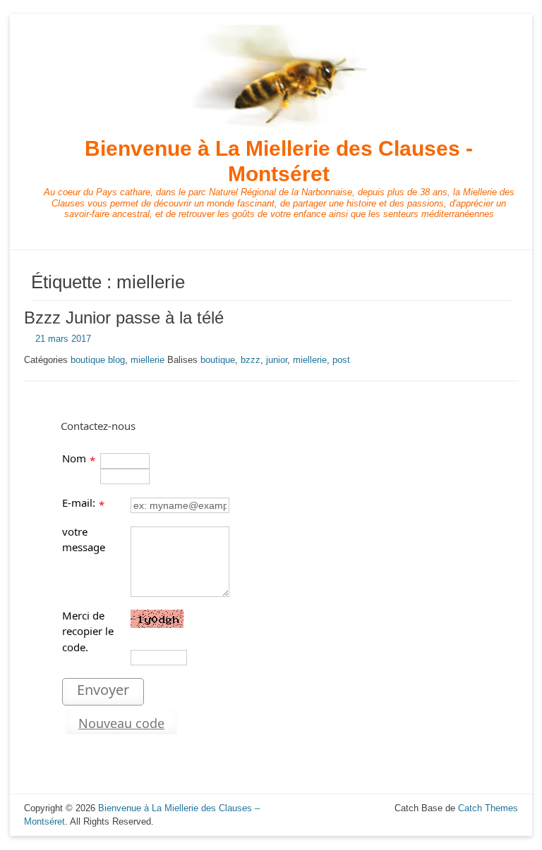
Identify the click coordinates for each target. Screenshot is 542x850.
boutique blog (98, 360)
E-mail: (78, 502)
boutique (217, 360)
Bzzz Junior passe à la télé (124, 317)
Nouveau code (121, 723)
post (341, 360)
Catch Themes (488, 808)
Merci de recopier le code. (88, 631)
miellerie (147, 360)
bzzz (250, 360)
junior (276, 360)
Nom (74, 458)
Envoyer (103, 689)
